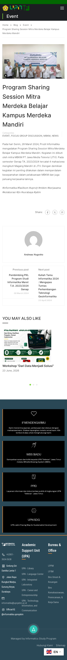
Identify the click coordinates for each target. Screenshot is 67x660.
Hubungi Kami (45, 645)
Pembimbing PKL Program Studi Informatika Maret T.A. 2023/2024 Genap (18, 282)
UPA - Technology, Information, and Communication (30, 605)
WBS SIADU (33, 454)
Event (26, 25)
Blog (15, 25)
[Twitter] (54, 212)
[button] (30, 385)
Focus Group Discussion (26, 135)
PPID (34, 486)
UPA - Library (28, 568)
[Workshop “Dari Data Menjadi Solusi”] (26, 345)
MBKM (47, 135)
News (55, 135)
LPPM (51, 565)
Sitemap (60, 645)
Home (5, 25)
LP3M (51, 571)
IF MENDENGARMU (34, 422)
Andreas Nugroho (33, 254)
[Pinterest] (62, 212)
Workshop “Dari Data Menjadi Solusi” (28, 366)
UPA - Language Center (32, 574)
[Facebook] (47, 212)
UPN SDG (34, 519)
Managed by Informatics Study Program (33, 638)
